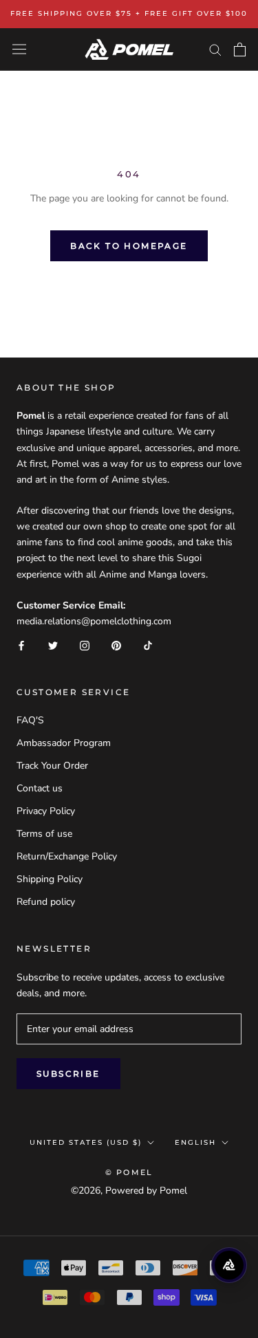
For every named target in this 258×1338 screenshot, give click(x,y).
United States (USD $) (86, 1142)
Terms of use (44, 833)
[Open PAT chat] (229, 1265)
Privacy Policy (46, 811)
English (195, 1142)
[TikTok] (148, 644)
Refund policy (46, 901)
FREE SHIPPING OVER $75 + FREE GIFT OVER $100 (129, 13)
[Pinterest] (116, 644)
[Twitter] (53, 644)
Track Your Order (52, 765)
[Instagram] (84, 644)
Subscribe (68, 1073)
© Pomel (129, 1172)
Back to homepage (128, 246)
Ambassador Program (64, 742)
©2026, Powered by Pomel (129, 1190)
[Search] (215, 49)
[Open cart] (240, 49)
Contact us (40, 788)
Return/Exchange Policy (67, 856)
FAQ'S (30, 720)
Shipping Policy (50, 879)
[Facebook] (21, 644)
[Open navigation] (19, 49)
